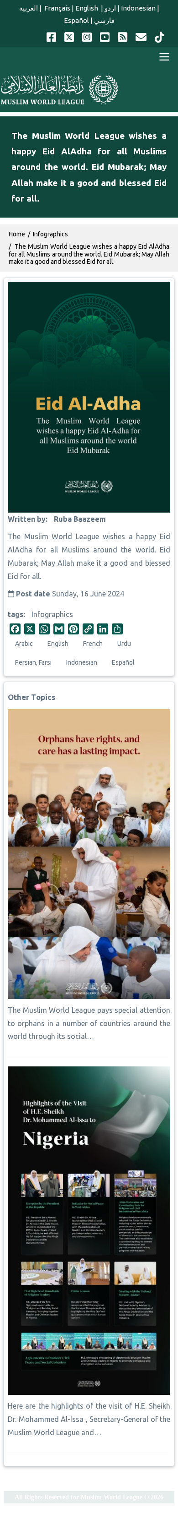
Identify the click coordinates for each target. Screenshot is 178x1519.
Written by (27, 519)
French (93, 643)
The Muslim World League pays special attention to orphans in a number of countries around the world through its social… (89, 1023)
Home (17, 234)
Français (56, 8)
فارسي (104, 20)
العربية (28, 8)
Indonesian (138, 8)
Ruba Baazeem (80, 519)
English (87, 8)
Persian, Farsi (33, 662)
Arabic (24, 643)
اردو (110, 8)
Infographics (52, 614)
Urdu (124, 643)
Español (76, 20)
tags (15, 614)
